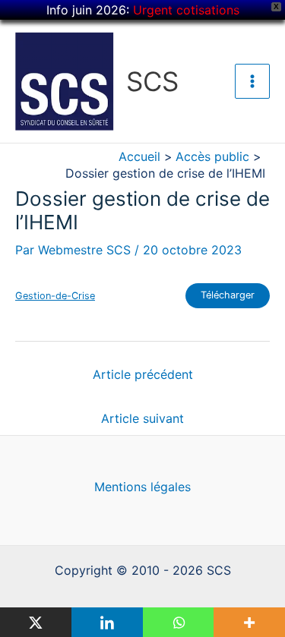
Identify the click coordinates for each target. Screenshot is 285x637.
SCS (152, 81)
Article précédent (143, 374)
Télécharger (228, 295)
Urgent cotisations (186, 9)
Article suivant (142, 418)
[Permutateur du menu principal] (252, 81)
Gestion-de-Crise (55, 295)
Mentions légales (142, 486)
